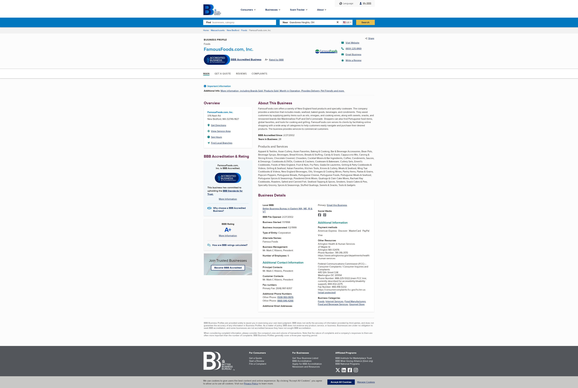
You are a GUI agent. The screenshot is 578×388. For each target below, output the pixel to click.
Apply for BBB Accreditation (307, 364)
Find (208, 22)
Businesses (271, 9)
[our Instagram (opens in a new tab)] (355, 371)
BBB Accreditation (302, 361)
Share (371, 38)
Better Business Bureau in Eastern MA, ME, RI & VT (287, 210)
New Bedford (233, 30)
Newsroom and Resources (306, 366)
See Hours (216, 137)
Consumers (247, 9)
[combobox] (244, 22)
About (320, 9)
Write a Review (353, 60)
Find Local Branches (221, 142)
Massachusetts (218, 30)
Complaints (259, 73)
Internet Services (334, 301)
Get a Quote (223, 73)
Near (285, 22)
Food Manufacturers (355, 301)
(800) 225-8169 (353, 48)
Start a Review (256, 361)
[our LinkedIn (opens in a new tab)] (343, 371)
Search (365, 22)
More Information (228, 199)
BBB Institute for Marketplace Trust (353, 358)
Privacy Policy (251, 383)
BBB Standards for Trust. (225, 192)
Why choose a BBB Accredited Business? (229, 209)
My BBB (367, 3)
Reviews (241, 73)
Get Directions (218, 125)
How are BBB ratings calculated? (229, 245)
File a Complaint (257, 364)
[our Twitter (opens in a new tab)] (337, 371)
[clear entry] (338, 22)
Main (206, 73)
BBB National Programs (347, 364)
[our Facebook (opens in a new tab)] (349, 371)
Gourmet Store (357, 304)
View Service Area (220, 131)
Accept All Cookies (341, 382)
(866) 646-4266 (285, 300)
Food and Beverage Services (333, 304)
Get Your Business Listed (305, 358)
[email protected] (327, 292)
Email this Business (337, 205)
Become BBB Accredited (228, 267)
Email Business (353, 54)
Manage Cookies (366, 382)
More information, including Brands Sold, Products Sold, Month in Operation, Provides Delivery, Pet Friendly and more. (283, 91)
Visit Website (352, 42)
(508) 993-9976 (285, 297)
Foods (244, 30)
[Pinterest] (324, 215)
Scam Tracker (297, 9)
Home (206, 30)
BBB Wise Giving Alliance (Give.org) (354, 361)
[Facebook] (319, 215)
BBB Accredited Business (246, 59)
